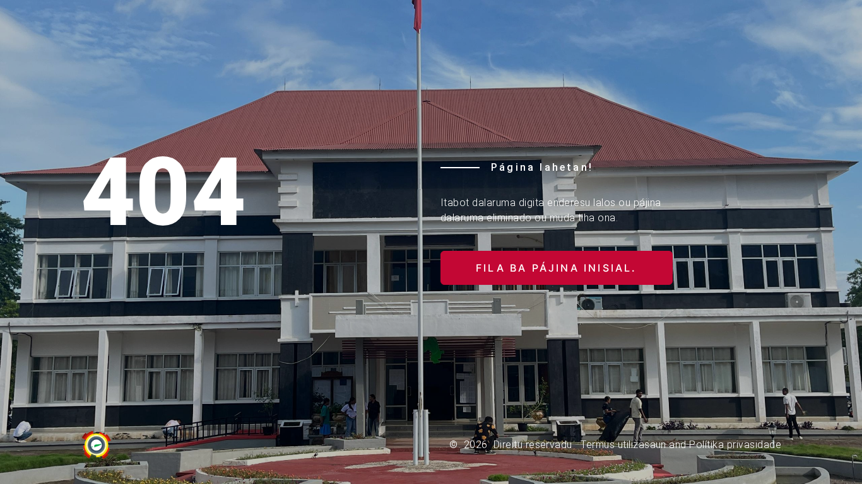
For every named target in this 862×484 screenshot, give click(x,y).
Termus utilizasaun (623, 445)
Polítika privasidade (735, 445)
